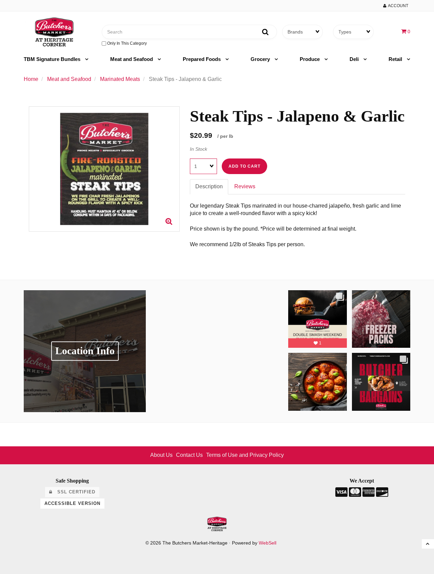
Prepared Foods (202, 59)
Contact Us (189, 455)
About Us (161, 455)
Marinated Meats (120, 79)
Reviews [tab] (244, 186)
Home (31, 79)
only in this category (126, 43)
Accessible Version (72, 503)
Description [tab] (209, 186)
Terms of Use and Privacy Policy (245, 455)
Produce (310, 59)
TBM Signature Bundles (53, 59)
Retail (396, 59)
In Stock (198, 149)
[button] (405, 31)
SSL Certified (73, 491)
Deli (355, 59)
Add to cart (244, 166)
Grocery (261, 59)
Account (397, 5)
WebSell (267, 543)
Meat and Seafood (132, 59)
